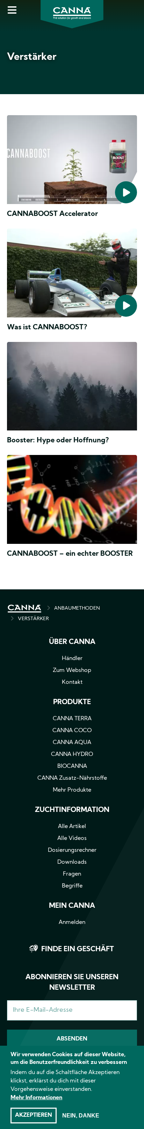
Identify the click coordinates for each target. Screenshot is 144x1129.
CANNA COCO (72, 731)
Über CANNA (72, 642)
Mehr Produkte (72, 790)
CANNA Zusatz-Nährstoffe (72, 778)
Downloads (72, 862)
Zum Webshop (72, 670)
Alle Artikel (72, 826)
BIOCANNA (72, 766)
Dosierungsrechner (72, 850)
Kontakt (72, 682)
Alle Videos (72, 838)
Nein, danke (80, 1116)
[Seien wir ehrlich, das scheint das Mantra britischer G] (72, 388)
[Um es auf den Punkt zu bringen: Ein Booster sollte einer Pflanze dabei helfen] (72, 501)
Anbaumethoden (77, 608)
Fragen (72, 874)
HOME (24, 608)
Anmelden (72, 922)
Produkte (72, 702)
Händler (72, 658)
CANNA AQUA (72, 742)
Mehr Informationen (36, 1098)
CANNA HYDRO (72, 754)
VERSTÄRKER (33, 619)
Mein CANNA (72, 906)
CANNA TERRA (72, 719)
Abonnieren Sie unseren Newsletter (72, 982)
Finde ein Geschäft (77, 949)
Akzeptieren (33, 1115)
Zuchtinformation (72, 810)
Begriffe (72, 886)
